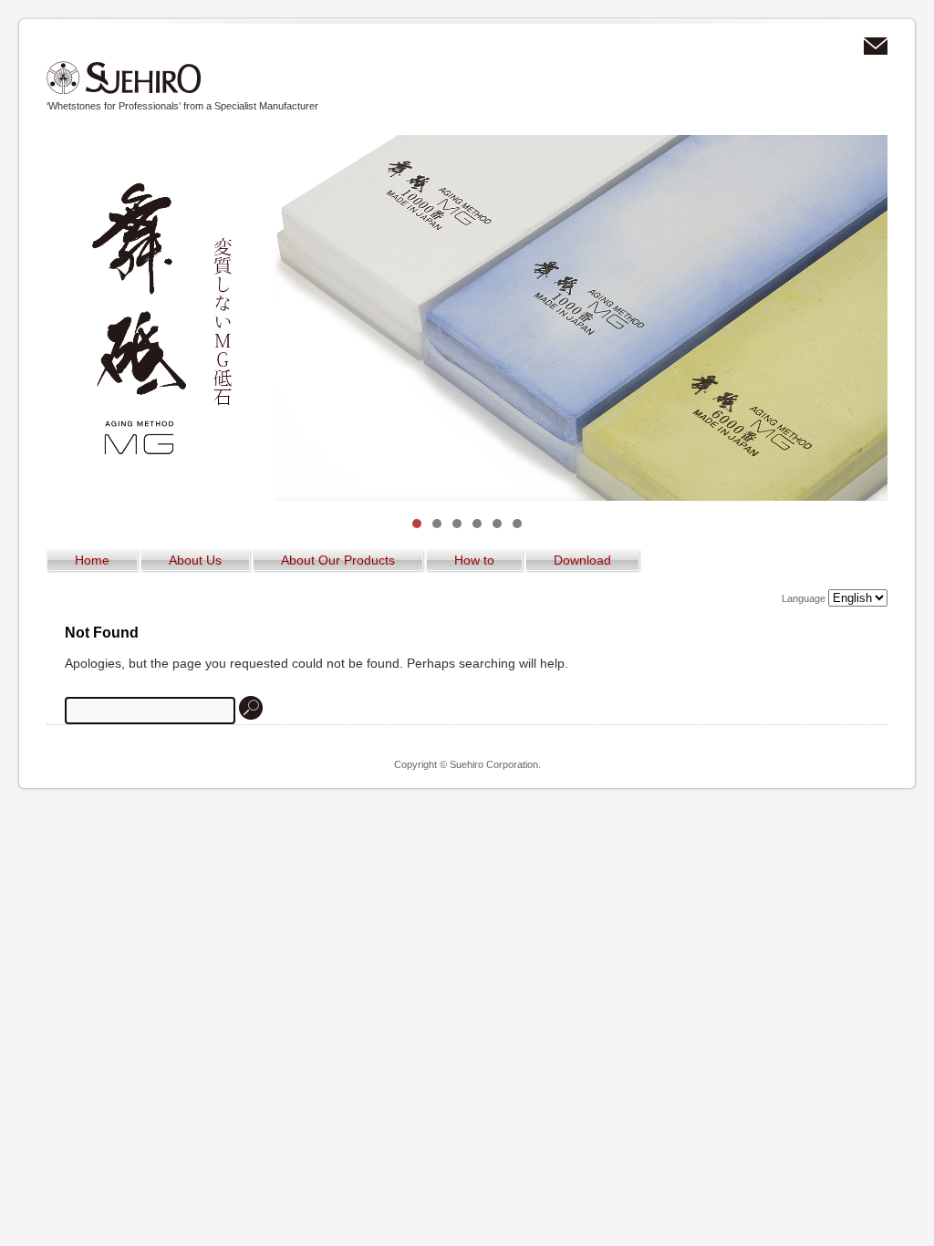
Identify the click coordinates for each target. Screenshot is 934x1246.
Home (92, 560)
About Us (195, 560)
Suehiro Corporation (124, 78)
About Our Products (338, 560)
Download (582, 560)
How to (474, 560)
